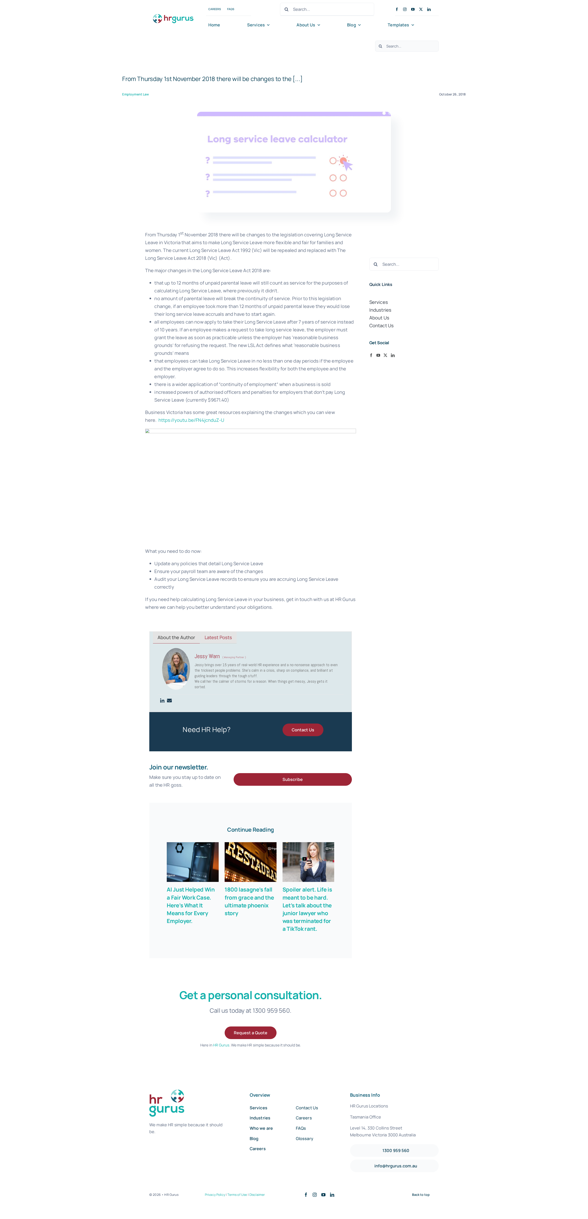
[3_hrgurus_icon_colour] (173, 13)
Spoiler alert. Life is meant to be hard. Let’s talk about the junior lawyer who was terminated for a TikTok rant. (307, 909)
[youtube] (413, 9)
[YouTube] (378, 355)
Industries (380, 310)
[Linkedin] (162, 701)
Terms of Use (237, 1194)
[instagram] (405, 9)
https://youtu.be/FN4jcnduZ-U (191, 420)
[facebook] (397, 9)
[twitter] (421, 9)
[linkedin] (429, 9)
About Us (379, 318)
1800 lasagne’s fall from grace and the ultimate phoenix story (249, 901)
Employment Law (135, 94)
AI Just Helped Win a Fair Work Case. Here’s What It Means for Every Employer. (191, 905)
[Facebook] (371, 355)
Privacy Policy (215, 1194)
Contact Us (381, 325)
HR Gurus (221, 1045)
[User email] (169, 701)
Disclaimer (257, 1194)
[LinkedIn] (393, 355)
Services (378, 302)
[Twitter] (385, 355)
